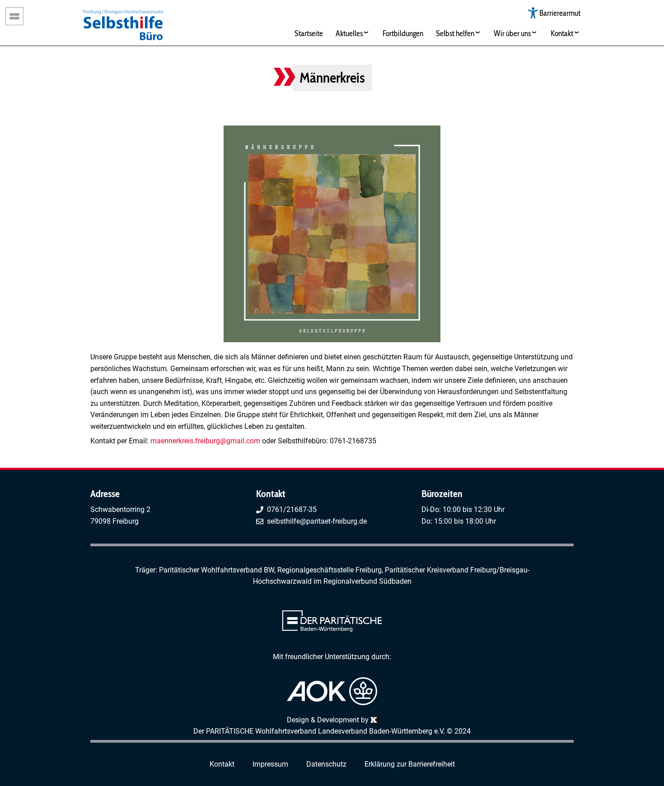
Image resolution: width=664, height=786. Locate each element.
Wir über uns (512, 33)
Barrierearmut (559, 13)
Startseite (309, 33)
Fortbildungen (403, 33)
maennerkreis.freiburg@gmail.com (205, 441)
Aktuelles (349, 33)
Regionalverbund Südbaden (367, 581)
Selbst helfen (455, 33)
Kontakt (562, 33)
